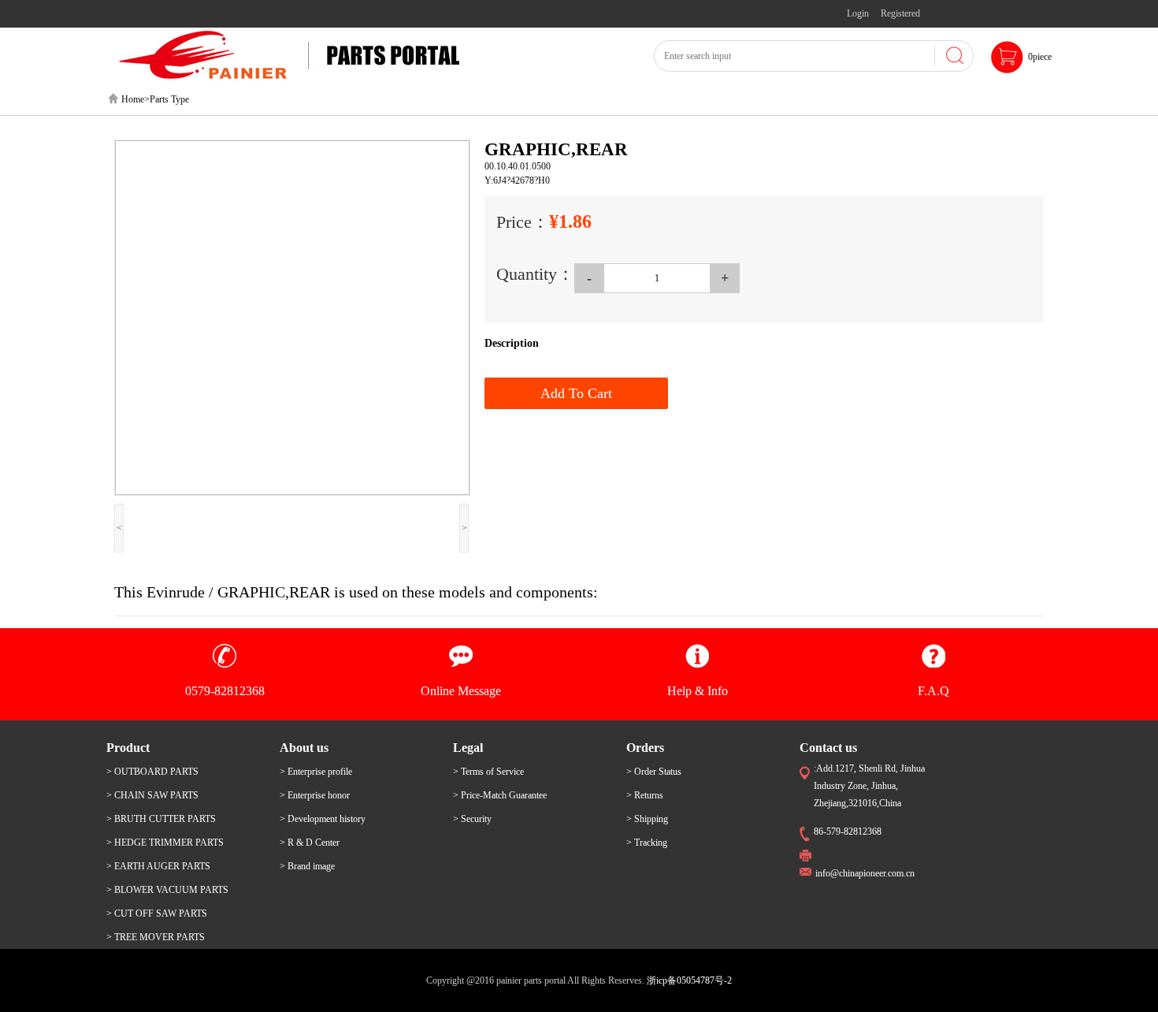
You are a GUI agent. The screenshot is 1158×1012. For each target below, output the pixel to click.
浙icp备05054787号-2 (689, 980)
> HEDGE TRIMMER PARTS (165, 842)
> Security (472, 818)
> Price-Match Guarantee (500, 795)
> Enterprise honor (315, 795)
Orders (645, 747)
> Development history (323, 818)
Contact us (828, 747)
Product (128, 747)
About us (304, 747)
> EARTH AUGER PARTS (158, 866)
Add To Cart (576, 393)
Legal (468, 747)
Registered (900, 13)
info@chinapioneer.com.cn (865, 873)
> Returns (644, 795)
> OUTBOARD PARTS (152, 771)
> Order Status (653, 771)
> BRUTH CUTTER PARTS (161, 818)
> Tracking (646, 842)
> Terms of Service (488, 771)
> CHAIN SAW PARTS (152, 795)
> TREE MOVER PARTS (155, 937)
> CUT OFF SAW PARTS (156, 913)
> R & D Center (310, 842)
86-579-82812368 (847, 831)
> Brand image (307, 866)
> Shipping (647, 818)
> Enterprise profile (316, 771)
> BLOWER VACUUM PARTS (167, 889)
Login (858, 13)
